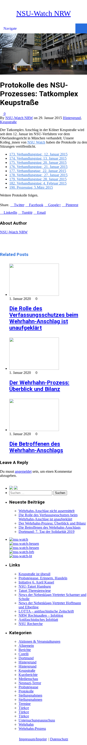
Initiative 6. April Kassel (36, 582)
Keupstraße (8, 122)
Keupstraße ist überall (34, 574)
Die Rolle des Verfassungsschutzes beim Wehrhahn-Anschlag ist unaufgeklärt (43, 318)
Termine (25, 704)
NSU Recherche (31, 624)
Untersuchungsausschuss (37, 720)
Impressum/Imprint (33, 739)
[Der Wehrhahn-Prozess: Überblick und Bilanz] (34, 368)
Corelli (24, 654)
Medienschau (28, 679)
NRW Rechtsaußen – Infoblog (41, 615)
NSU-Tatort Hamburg (35, 586)
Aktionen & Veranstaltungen (39, 641)
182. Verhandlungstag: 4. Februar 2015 (38, 183)
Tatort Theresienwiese (35, 590)
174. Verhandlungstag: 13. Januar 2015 (38, 158)
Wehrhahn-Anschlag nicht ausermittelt (46, 511)
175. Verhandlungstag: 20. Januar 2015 (38, 162)
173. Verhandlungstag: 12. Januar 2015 (38, 154)
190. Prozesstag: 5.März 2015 (31, 187)
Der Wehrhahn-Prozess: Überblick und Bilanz (39, 385)
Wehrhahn (26, 724)
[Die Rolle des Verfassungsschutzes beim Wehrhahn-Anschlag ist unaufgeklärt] (34, 294)
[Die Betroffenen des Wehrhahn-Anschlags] (34, 430)
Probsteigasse (28, 687)
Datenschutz (59, 739)
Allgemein (26, 646)
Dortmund (26, 658)
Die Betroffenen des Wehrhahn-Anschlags (36, 447)
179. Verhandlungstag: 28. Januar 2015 (38, 179)
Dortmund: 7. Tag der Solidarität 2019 (46, 532)
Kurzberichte (28, 675)
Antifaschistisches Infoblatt (38, 620)
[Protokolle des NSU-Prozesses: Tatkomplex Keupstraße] (43, 73)
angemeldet (23, 471)
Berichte (25, 650)
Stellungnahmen (30, 695)
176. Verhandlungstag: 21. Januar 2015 (38, 167)
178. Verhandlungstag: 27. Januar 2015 (38, 175)
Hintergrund (72, 118)
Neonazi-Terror (30, 683)
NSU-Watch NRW (43, 13)
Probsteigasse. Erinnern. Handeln (43, 578)
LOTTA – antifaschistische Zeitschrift (46, 611)
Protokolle (26, 691)
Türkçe (24, 708)
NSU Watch (36, 142)
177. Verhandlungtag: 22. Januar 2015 (37, 171)
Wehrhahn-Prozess (32, 728)
